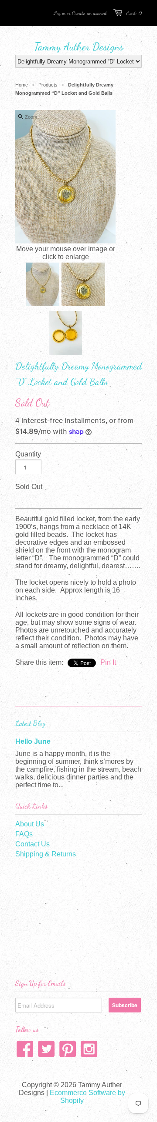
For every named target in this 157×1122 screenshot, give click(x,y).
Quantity (28, 454)
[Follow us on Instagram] (89, 1051)
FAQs (24, 834)
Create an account (89, 13)
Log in (59, 13)
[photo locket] (65, 333)
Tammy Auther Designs (78, 46)
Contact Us (32, 844)
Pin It (108, 662)
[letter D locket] (83, 285)
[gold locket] (42, 285)
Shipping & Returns (45, 854)
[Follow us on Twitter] (46, 1051)
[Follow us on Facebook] (25, 1051)
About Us (29, 824)
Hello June (33, 741)
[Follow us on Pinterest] (67, 1051)
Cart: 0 (134, 13)
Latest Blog (30, 723)
